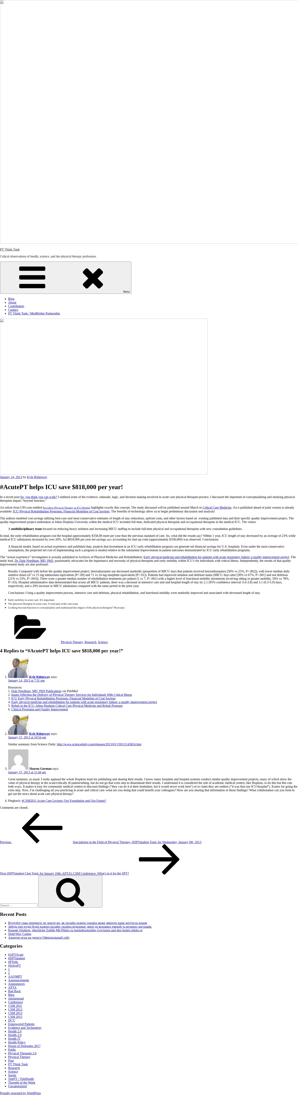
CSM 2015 (15, 1016)
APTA (12, 987)
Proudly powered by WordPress (20, 1093)
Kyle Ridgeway (37, 477)
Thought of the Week (21, 1082)
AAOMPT (15, 976)
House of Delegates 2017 (24, 1046)
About (12, 302)
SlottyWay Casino (19, 934)
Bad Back (14, 991)
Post (11, 1060)
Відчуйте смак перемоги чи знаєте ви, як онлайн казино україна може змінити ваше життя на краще (77, 923)
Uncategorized (17, 1086)
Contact (13, 309)
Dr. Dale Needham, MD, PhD (34, 560)
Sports (12, 1075)
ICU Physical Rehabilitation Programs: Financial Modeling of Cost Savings (61, 511)
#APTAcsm (15, 954)
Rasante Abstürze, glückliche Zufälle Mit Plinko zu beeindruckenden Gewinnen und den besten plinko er (75, 930)
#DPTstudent (16, 958)
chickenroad (16, 998)
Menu (126, 291)
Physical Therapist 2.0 (22, 1053)
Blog (11, 299)
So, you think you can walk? (38, 497)
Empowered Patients (21, 1024)
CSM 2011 (15, 1005)
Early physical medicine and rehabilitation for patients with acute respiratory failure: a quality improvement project (216, 557)
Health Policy (17, 1042)
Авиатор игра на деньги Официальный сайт (39, 937)
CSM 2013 (15, 1013)
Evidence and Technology (25, 1027)
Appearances (16, 984)
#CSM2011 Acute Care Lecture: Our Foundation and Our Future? (64, 800)
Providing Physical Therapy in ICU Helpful (66, 507)
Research (90, 642)
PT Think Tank (10, 249)
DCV (11, 1020)
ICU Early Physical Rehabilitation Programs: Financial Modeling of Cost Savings (63, 698)
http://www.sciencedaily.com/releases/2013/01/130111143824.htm (99, 744)
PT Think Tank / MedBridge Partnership (34, 313)
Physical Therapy (72, 642)
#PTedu (13, 962)
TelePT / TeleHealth (21, 1079)
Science (103, 642)
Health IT (14, 1038)
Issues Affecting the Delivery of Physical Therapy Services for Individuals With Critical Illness (71, 694)
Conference (15, 1002)
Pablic (12, 1049)
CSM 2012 (15, 1009)
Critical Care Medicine (217, 507)
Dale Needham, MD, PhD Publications (36, 691)
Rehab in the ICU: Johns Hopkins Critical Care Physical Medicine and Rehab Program (66, 705)
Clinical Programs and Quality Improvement (39, 709)
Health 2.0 (14, 1031)
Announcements (18, 980)
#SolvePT (14, 965)
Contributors (16, 306)
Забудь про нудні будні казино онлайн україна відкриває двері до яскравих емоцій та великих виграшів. (80, 926)
